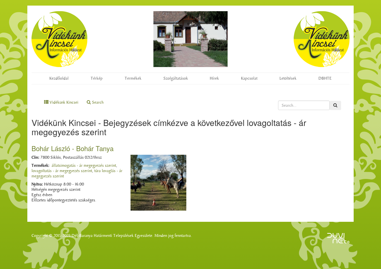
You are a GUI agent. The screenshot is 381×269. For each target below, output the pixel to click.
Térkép (97, 78)
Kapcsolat (249, 78)
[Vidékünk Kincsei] (59, 39)
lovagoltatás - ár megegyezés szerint (62, 170)
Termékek (133, 78)
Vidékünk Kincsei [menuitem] (63, 102)
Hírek (214, 78)
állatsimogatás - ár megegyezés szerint (84, 165)
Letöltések (287, 78)
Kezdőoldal (59, 78)
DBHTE (325, 78)
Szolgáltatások (175, 78)
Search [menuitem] (97, 102)
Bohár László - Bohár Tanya (73, 148)
